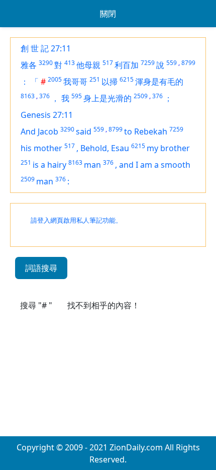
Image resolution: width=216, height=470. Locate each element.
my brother (168, 148)
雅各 (29, 65)
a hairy (53, 164)
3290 (46, 62)
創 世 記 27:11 (46, 48)
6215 (127, 79)
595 (76, 96)
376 (44, 96)
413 (69, 62)
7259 (148, 62)
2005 (55, 79)
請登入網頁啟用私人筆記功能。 (76, 220)
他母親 (88, 65)
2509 (141, 96)
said (83, 131)
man (92, 164)
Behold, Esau (104, 148)
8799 (188, 62)
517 (107, 62)
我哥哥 (75, 81)
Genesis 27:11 (47, 114)
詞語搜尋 (41, 268)
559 (171, 62)
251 (94, 79)
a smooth (172, 164)
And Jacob (39, 131)
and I (129, 164)
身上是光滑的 (107, 98)
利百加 (127, 65)
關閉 (108, 13)
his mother (41, 148)
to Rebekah (145, 131)
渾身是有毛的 (159, 81)
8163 (28, 96)
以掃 (109, 81)
